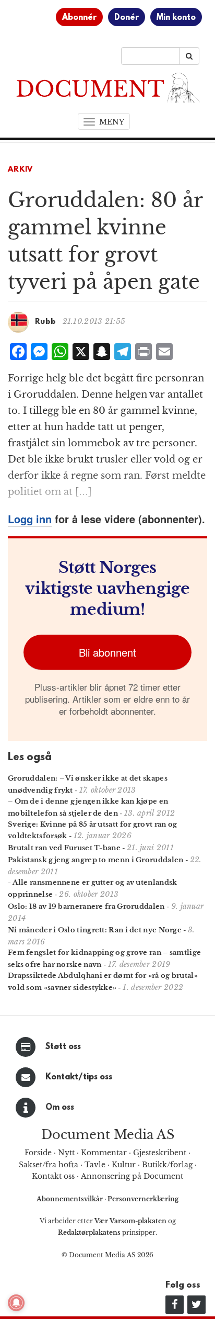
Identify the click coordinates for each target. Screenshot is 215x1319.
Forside (38, 1152)
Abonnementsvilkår (70, 1199)
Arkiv (20, 169)
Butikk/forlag (167, 1164)
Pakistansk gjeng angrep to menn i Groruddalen (96, 859)
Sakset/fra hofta (48, 1164)
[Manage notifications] (16, 1302)
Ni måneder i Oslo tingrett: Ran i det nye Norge (95, 930)
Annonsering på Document (132, 1176)
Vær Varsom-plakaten (130, 1221)
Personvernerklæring (143, 1199)
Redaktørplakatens (89, 1232)
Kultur (124, 1164)
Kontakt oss (53, 1176)
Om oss (59, 1107)
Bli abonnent (107, 652)
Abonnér (79, 17)
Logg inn (30, 518)
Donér (126, 17)
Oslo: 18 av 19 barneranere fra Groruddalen (86, 906)
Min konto (176, 17)
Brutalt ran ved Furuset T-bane (64, 847)
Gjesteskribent (159, 1152)
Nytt (66, 1152)
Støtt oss (63, 1047)
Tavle (95, 1164)
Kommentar (104, 1152)
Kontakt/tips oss (78, 1077)
